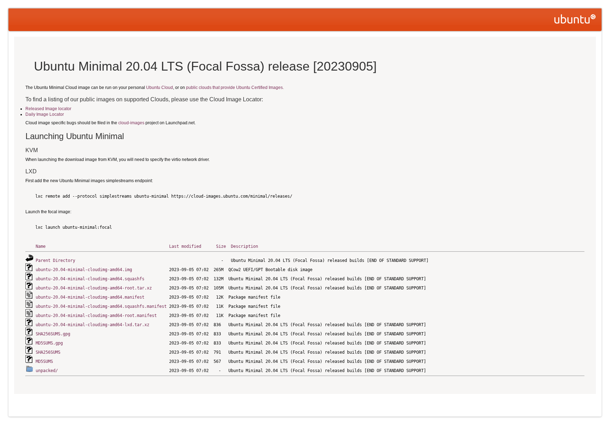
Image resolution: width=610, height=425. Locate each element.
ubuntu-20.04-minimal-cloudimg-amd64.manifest (90, 297)
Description (244, 246)
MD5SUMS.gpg (49, 343)
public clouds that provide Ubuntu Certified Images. (235, 87)
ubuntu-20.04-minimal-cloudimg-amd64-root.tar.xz (94, 288)
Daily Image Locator (44, 114)
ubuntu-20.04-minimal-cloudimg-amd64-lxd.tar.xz (92, 324)
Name (41, 246)
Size (221, 246)
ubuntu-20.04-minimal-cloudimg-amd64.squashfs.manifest (101, 306)
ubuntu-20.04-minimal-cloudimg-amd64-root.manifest (96, 315)
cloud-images (131, 122)
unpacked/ (47, 370)
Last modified (185, 246)
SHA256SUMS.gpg (53, 333)
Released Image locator (48, 108)
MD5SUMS (44, 361)
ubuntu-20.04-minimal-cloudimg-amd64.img (84, 269)
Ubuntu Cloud (159, 87)
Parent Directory (55, 260)
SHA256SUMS (48, 352)
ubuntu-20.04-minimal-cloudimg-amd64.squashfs (90, 278)
